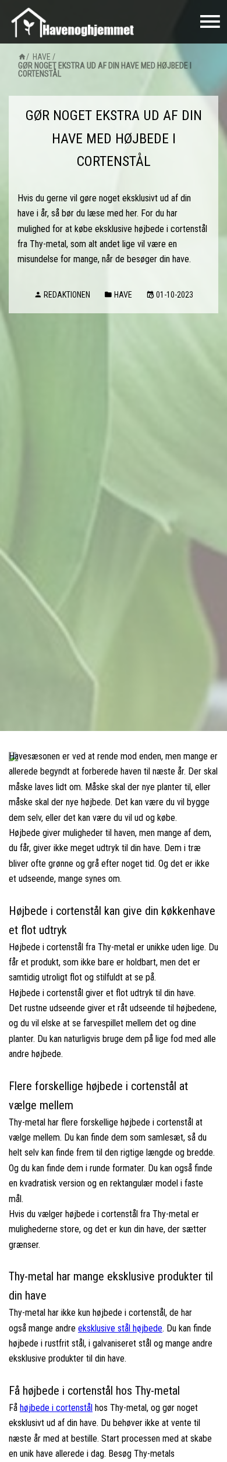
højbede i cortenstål (56, 1407)
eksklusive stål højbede (120, 1328)
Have (42, 56)
